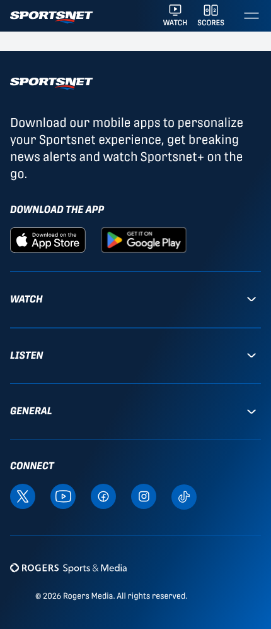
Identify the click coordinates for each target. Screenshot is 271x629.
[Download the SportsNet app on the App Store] (48, 239)
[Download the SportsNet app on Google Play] (144, 239)
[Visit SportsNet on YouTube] (63, 495)
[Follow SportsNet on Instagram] (143, 495)
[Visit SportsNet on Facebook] (103, 495)
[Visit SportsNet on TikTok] (184, 496)
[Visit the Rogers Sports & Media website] (68, 568)
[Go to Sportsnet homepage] (51, 17)
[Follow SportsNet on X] (22, 495)
